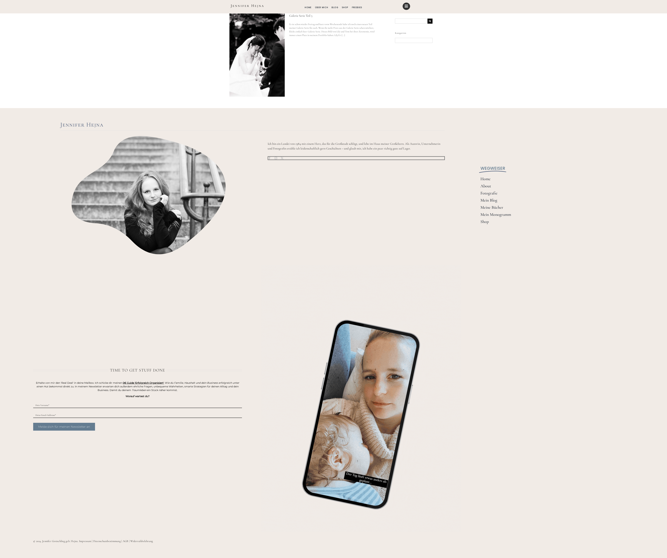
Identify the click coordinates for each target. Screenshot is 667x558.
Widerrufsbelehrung (141, 541)
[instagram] (275, 158)
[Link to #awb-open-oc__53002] (406, 6)
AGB (125, 541)
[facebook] (269, 158)
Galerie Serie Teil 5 (300, 16)
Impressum (85, 541)
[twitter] (282, 158)
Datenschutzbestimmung (107, 541)
